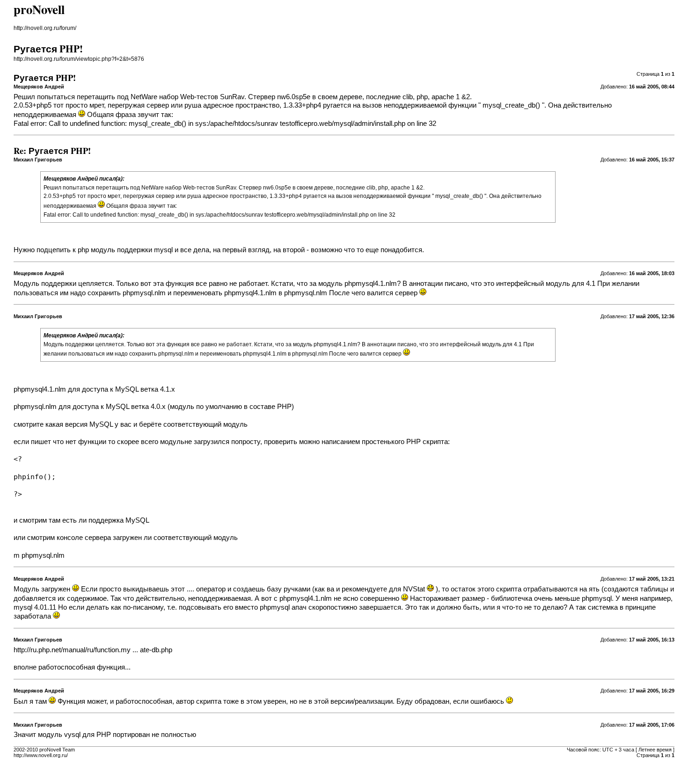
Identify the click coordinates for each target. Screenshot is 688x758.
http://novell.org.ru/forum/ (45, 28)
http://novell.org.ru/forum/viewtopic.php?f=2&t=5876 (79, 59)
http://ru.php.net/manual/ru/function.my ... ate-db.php (93, 650)
